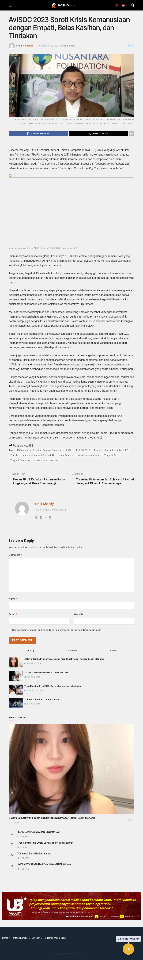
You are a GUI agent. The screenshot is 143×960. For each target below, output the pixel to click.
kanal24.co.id (66, 455)
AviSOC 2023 (83, 450)
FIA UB (14, 455)
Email (13, 614)
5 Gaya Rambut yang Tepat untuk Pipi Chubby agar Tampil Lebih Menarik (64, 659)
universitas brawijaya (46, 460)
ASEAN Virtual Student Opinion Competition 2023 (44, 450)
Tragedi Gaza (111, 455)
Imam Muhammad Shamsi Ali (38, 455)
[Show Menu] (10, 5)
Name (13, 598)
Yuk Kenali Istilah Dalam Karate (41, 699)
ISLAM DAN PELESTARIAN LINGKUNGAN (46, 672)
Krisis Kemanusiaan (89, 455)
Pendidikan (68, 45)
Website (78, 614)
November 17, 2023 (48, 45)
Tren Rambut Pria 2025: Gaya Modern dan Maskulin (52, 686)
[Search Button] (132, 5)
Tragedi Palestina (20, 460)
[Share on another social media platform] (131, 133)
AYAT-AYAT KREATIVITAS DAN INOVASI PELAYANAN (44, 864)
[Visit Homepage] (63, 5)
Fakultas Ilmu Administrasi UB (111, 450)
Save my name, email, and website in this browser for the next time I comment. (57, 630)
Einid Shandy (26, 45)
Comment (15, 554)
